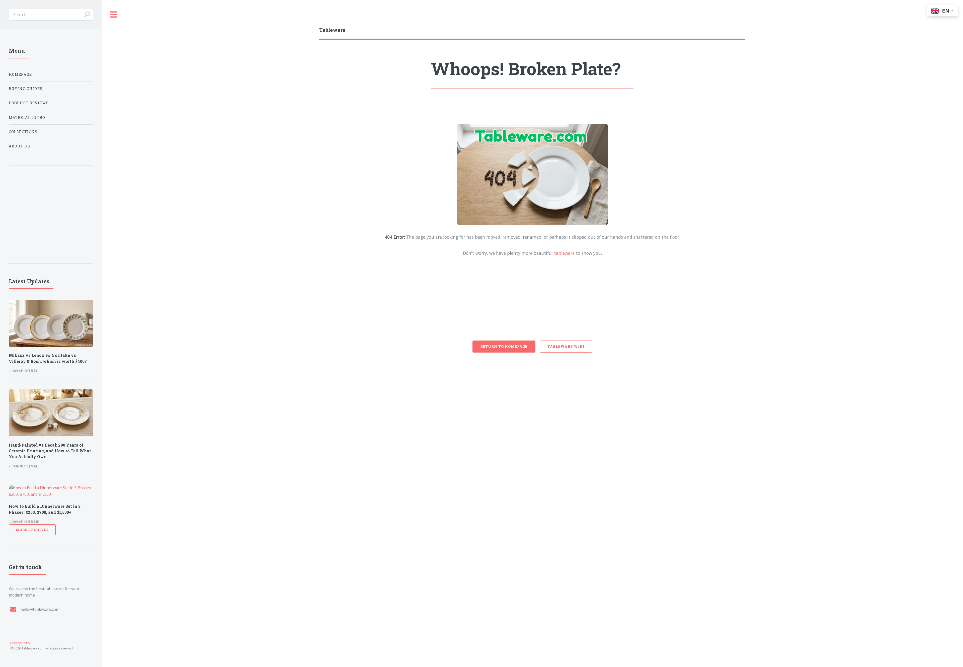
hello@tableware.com (39, 609)
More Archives (32, 530)
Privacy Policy (20, 643)
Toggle (113, 14)
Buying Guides (25, 88)
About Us (19, 146)
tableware (564, 253)
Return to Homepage (504, 346)
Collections (23, 131)
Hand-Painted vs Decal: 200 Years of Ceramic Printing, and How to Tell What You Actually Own (50, 451)
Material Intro (27, 117)
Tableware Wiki (566, 346)
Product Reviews (29, 103)
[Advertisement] (532, 303)
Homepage (20, 74)
